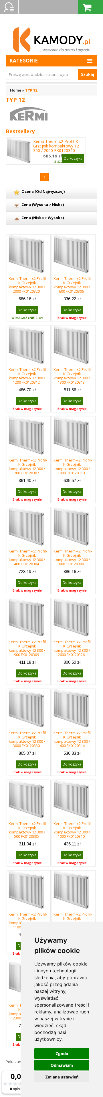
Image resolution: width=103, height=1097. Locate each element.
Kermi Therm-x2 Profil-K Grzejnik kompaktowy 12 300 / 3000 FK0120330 (28, 739)
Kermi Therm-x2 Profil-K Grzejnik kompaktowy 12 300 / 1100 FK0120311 (28, 921)
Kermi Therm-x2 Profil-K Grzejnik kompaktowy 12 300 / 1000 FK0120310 (73, 830)
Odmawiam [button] (62, 1065)
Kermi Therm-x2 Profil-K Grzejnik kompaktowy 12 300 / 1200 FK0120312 (28, 376)
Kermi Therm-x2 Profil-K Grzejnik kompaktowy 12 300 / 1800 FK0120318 (73, 466)
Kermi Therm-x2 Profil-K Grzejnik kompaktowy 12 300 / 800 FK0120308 (73, 557)
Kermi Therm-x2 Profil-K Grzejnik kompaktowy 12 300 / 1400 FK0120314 (73, 739)
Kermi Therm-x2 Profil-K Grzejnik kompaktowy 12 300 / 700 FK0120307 (28, 466)
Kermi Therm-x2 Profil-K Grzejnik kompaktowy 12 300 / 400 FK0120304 (28, 557)
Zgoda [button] (62, 1053)
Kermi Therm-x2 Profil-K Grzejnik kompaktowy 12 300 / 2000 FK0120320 (56, 146)
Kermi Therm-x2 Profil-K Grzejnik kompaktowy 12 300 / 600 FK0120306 (73, 285)
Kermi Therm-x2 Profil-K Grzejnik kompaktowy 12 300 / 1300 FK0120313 (73, 376)
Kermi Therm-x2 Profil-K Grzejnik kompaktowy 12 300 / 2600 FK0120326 (73, 648)
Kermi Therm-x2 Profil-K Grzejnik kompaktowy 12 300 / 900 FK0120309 (28, 648)
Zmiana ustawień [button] (62, 1076)
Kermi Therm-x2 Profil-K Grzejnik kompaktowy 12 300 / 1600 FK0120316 (73, 921)
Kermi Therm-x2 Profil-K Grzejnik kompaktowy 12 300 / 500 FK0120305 (28, 830)
